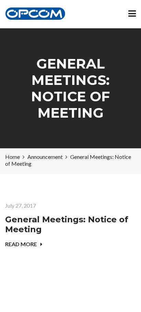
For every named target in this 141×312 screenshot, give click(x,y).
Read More (21, 244)
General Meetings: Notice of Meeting (66, 224)
